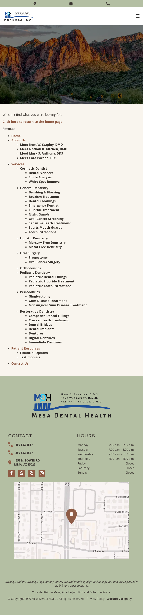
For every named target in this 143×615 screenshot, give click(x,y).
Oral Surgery (30, 253)
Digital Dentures (42, 338)
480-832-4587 (24, 453)
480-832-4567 (24, 445)
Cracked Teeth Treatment (49, 320)
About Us (18, 140)
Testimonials (30, 357)
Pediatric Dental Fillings (48, 277)
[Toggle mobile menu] (138, 16)
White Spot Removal (45, 181)
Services (17, 164)
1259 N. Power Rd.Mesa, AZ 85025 (27, 462)
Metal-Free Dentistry (45, 247)
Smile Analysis (40, 177)
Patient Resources (25, 348)
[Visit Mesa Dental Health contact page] (71, 520)
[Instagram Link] (42, 473)
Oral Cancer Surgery (44, 262)
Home (16, 136)
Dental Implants (41, 329)
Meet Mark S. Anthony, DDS (41, 153)
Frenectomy (38, 257)
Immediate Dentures (45, 342)
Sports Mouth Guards (45, 227)
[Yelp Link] (31, 473)
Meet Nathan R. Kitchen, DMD (43, 149)
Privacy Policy (95, 599)
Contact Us (19, 363)
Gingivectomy (39, 296)
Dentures (36, 333)
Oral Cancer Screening (46, 219)
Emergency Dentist (44, 205)
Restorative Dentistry (37, 311)
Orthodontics (30, 268)
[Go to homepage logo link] (71, 405)
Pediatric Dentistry (35, 272)
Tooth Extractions (42, 232)
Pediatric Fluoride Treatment (51, 281)
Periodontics (30, 292)
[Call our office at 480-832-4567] (108, 3)
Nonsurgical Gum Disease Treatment (58, 305)
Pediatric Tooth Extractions (50, 286)
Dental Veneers (41, 173)
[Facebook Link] (11, 473)
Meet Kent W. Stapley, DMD (41, 144)
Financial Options (34, 353)
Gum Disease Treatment (48, 301)
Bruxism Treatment (44, 196)
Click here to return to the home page (32, 121)
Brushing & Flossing (44, 192)
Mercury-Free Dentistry (47, 242)
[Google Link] (21, 473)
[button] (71, 3)
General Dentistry (34, 188)
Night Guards (39, 214)
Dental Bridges (40, 324)
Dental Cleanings (42, 201)
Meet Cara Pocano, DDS (38, 158)
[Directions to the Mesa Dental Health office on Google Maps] (34, 3)
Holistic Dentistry (34, 238)
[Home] (18, 16)
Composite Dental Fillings (49, 316)
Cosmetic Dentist (33, 168)
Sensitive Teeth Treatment (50, 223)
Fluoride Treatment (44, 210)
